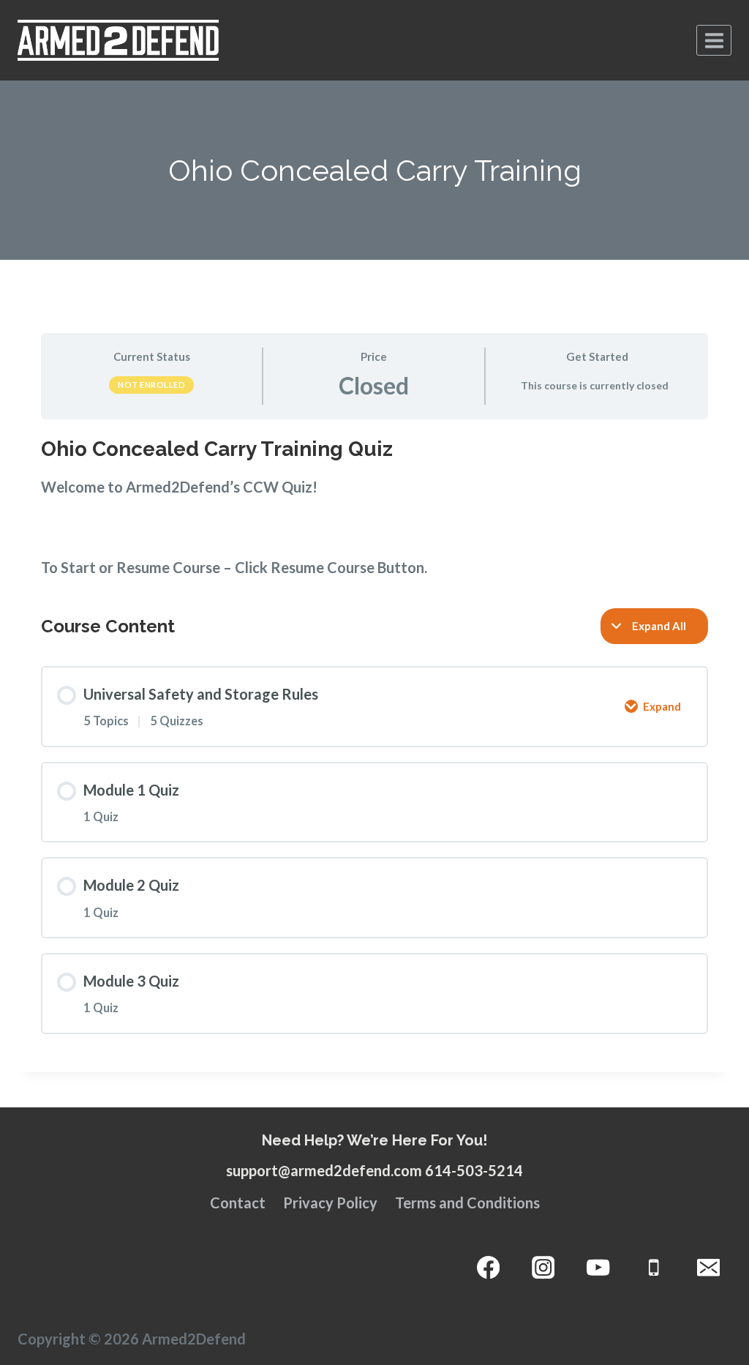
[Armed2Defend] (118, 40)
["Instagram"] (543, 1268)
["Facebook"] (488, 1268)
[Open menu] (713, 40)
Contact (238, 1202)
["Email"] (708, 1268)
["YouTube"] (599, 1268)
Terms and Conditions (467, 1202)
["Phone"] (654, 1268)
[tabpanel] (374, 506)
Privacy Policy (330, 1202)
